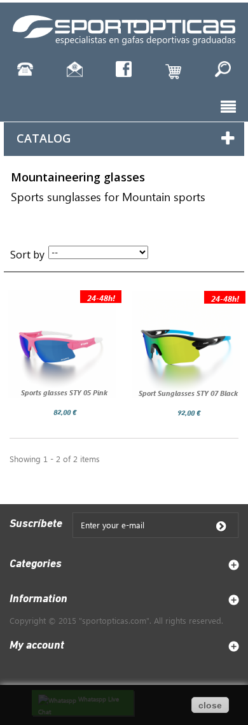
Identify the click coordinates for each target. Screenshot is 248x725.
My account (37, 646)
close (210, 705)
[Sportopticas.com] (124, 28)
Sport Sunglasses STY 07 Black (188, 393)
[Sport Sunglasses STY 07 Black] (186, 344)
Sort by (27, 255)
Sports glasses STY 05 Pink (64, 392)
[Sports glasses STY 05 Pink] (62, 343)
